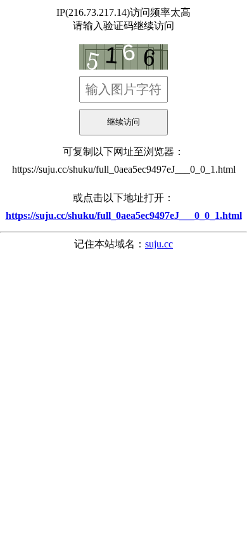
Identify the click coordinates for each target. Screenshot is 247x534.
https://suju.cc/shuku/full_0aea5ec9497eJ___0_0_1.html (124, 169)
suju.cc (159, 244)
